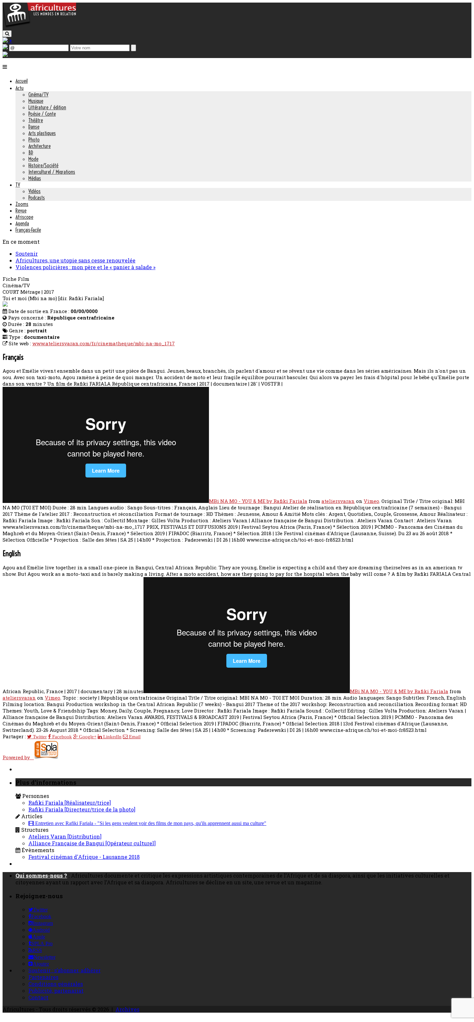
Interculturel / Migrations (51, 172)
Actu (19, 88)
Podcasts (36, 197)
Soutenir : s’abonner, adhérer (64, 970)
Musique (35, 101)
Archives (127, 1009)
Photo (34, 139)
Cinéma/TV (38, 94)
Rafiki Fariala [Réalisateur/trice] (69, 802)
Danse (33, 126)
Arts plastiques (42, 133)
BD (30, 152)
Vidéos (34, 191)
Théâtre (35, 120)
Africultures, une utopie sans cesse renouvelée (75, 260)
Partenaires (43, 977)
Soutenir (26, 253)
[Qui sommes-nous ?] (5, 54)
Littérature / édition (47, 107)
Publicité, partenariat (56, 990)
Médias (34, 178)
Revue (20, 210)
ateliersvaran (338, 501)
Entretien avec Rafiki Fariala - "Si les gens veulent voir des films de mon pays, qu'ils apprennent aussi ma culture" (150, 823)
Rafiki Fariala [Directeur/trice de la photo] (81, 809)
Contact (38, 997)
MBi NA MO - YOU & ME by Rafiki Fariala (258, 501)
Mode (33, 159)
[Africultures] (39, 26)
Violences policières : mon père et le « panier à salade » (85, 267)
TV (17, 185)
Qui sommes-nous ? (41, 875)
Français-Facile (28, 230)
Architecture (39, 146)
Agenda (22, 223)
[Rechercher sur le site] (7, 33)
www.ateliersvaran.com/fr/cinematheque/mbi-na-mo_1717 (103, 343)
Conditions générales (55, 983)
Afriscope (24, 217)
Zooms (21, 204)
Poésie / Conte (42, 114)
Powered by (18, 757)
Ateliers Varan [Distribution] (65, 836)
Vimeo (371, 501)
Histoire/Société (43, 165)
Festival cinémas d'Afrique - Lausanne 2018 (84, 856)
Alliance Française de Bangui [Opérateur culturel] (92, 843)
